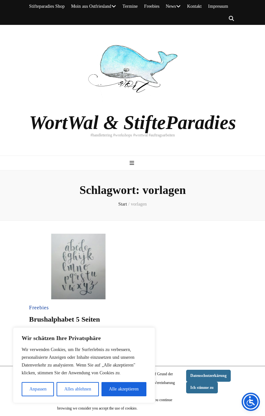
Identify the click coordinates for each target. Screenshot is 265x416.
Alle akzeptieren (124, 389)
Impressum (218, 6)
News (171, 6)
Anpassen (38, 389)
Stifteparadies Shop (47, 6)
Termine (130, 6)
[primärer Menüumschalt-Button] (133, 163)
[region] (84, 365)
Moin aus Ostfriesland (91, 6)
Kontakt (194, 6)
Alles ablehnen (77, 389)
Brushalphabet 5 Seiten (64, 319)
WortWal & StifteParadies (132, 122)
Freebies (151, 6)
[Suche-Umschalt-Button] (231, 19)
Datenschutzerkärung (208, 375)
